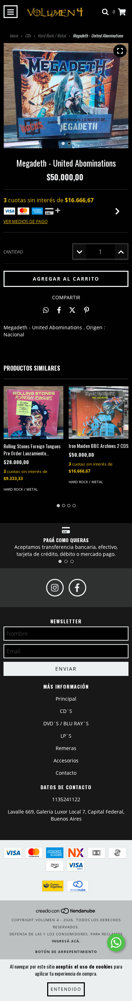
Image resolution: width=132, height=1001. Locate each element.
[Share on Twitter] (72, 310)
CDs (28, 35)
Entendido (66, 989)
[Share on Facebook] (59, 310)
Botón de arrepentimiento (66, 951)
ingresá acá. (66, 941)
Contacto (66, 772)
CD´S (66, 711)
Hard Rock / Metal (52, 35)
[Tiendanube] (66, 912)
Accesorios (66, 760)
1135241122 (66, 799)
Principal (66, 698)
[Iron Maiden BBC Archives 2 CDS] (98, 412)
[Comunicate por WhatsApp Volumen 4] (116, 943)
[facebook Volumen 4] (77, 588)
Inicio (14, 35)
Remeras (66, 748)
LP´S (66, 735)
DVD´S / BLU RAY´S (66, 723)
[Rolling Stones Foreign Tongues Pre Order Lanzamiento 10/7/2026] (33, 412)
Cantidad (13, 252)
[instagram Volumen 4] (55, 588)
